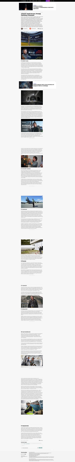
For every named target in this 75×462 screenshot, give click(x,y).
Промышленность (25, 12)
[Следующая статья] (37, 449)
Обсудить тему (41, 28)
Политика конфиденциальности (24, 456)
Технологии (22, 12)
